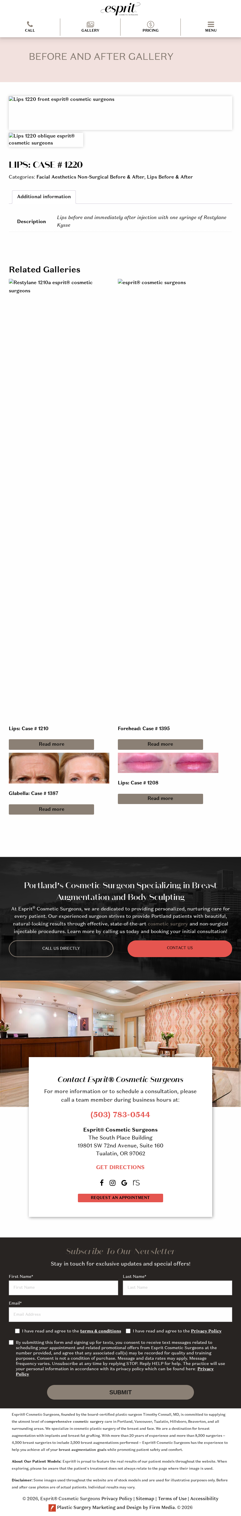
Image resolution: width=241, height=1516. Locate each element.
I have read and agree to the (71, 1331)
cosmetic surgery (168, 924)
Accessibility (204, 1499)
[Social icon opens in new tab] (102, 1183)
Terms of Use (172, 1499)
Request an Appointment (120, 1198)
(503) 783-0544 (120, 1115)
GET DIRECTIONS (120, 1167)
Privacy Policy (206, 1331)
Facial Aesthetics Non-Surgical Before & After (90, 177)
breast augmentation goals (82, 1450)
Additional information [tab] (44, 197)
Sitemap (145, 1499)
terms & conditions (100, 1331)
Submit (120, 1392)
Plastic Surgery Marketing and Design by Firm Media (116, 1508)
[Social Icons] (137, 1182)
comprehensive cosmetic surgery (74, 1422)
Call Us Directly (61, 949)
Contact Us (180, 948)
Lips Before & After (170, 177)
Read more (51, 744)
